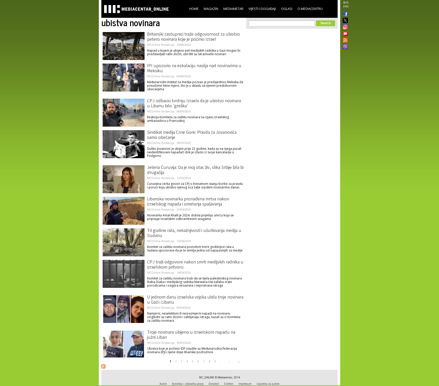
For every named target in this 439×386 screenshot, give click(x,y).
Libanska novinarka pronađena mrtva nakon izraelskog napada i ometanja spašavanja (188, 202)
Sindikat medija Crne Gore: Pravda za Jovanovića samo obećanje (192, 135)
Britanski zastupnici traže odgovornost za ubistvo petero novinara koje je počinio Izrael (193, 37)
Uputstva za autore (268, 383)
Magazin (211, 8)
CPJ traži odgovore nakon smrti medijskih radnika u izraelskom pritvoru (195, 265)
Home (194, 8)
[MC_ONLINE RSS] (344, 41)
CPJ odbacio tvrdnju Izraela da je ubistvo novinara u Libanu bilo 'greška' (194, 104)
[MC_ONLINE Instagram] (344, 27)
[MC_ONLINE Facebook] (344, 14)
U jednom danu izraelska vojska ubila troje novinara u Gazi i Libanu (195, 300)
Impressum (245, 383)
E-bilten (228, 383)
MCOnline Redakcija (160, 45)
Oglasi (286, 8)
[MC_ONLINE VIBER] (344, 47)
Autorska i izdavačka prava (187, 383)
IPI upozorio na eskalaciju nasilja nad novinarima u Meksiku (194, 69)
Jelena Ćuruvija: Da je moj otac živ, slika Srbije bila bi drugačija (195, 170)
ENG (346, 6)
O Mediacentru (310, 8)
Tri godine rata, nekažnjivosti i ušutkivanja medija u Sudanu (194, 233)
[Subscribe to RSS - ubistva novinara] (103, 366)
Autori (163, 383)
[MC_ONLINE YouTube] (344, 33)
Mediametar (233, 8)
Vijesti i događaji (262, 8)
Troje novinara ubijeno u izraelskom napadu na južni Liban (191, 335)
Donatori (214, 383)
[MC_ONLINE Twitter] (344, 21)
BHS (345, 2)
